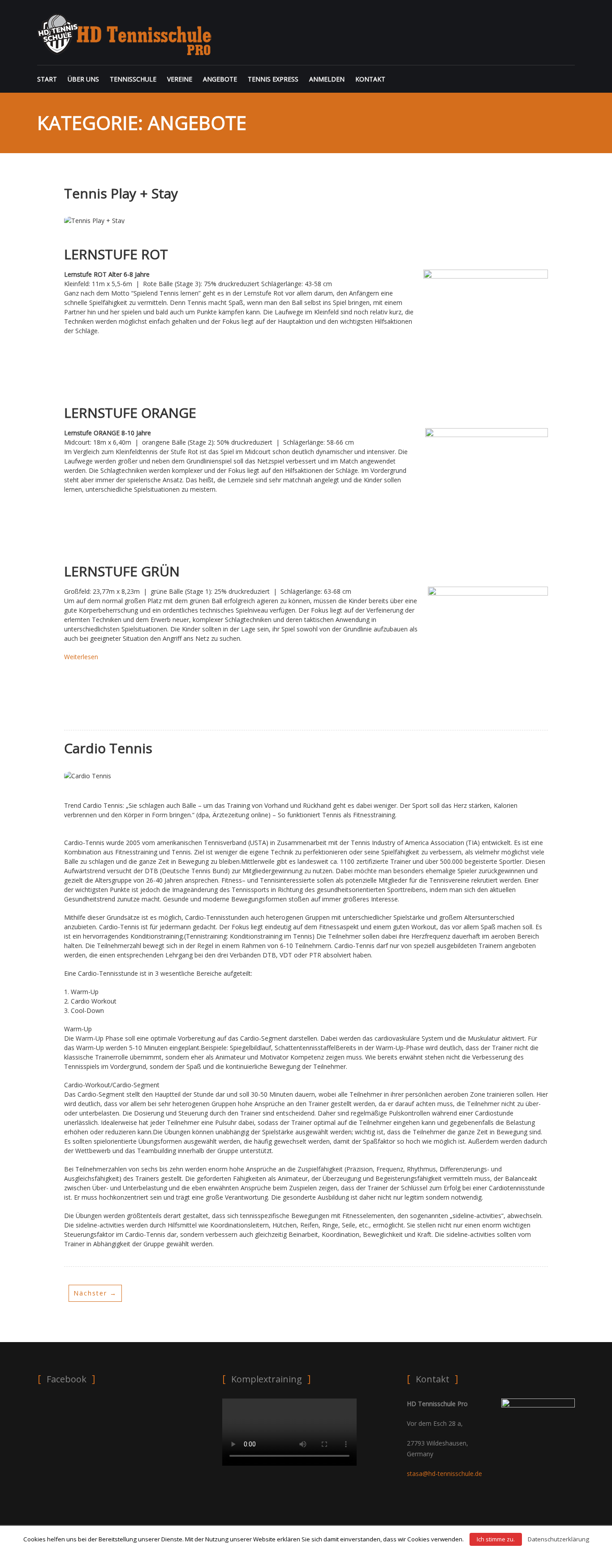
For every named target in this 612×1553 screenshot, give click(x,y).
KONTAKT (370, 79)
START (47, 79)
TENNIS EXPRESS (273, 79)
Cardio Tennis (108, 748)
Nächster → (95, 1293)
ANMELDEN (327, 79)
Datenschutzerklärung (558, 1539)
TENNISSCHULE (133, 79)
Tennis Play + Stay (121, 193)
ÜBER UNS (83, 79)
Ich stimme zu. (496, 1539)
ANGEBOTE (220, 79)
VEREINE (179, 79)
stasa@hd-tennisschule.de (444, 1473)
